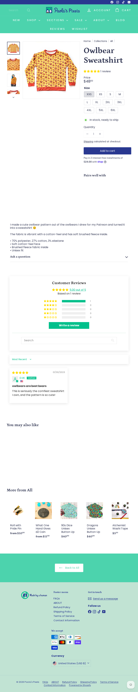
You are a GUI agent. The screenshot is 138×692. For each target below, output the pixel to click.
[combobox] (20, 10)
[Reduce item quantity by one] (87, 134)
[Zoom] (51, 70)
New (17, 20)
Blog (120, 20)
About (100, 20)
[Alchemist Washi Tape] (120, 519)
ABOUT (58, 603)
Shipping (88, 141)
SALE (79, 20)
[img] (20, 373)
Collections (100, 41)
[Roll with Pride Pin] (18, 519)
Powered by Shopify (80, 685)
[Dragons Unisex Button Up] (94, 520)
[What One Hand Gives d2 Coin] (43, 520)
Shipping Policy (63, 611)
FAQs (57, 598)
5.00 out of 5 (78, 290)
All (111, 41)
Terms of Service (64, 616)
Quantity (89, 127)
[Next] (13, 96)
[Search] (29, 10)
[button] (92, 71)
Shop (32, 20)
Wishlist (80, 29)
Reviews (57, 29)
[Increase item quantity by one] (100, 134)
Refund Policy (62, 607)
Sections (56, 20)
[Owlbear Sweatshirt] (107, 192)
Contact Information (67, 620)
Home (87, 41)
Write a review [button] (69, 325)
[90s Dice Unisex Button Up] (69, 520)
